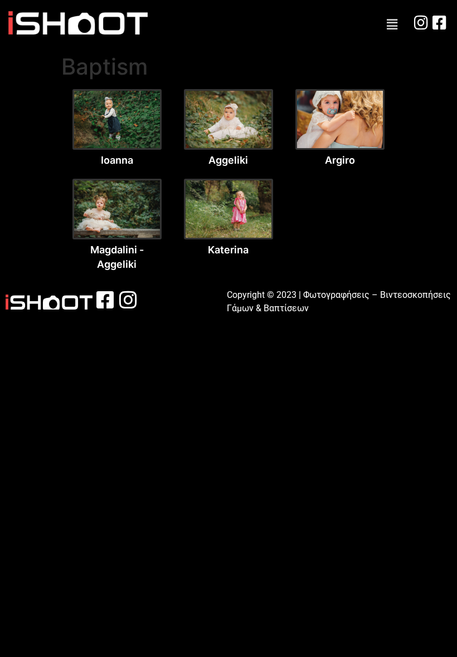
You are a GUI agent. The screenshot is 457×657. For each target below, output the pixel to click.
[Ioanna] (117, 119)
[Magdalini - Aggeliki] (117, 209)
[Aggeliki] (228, 119)
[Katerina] (228, 209)
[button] (392, 24)
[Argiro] (340, 119)
